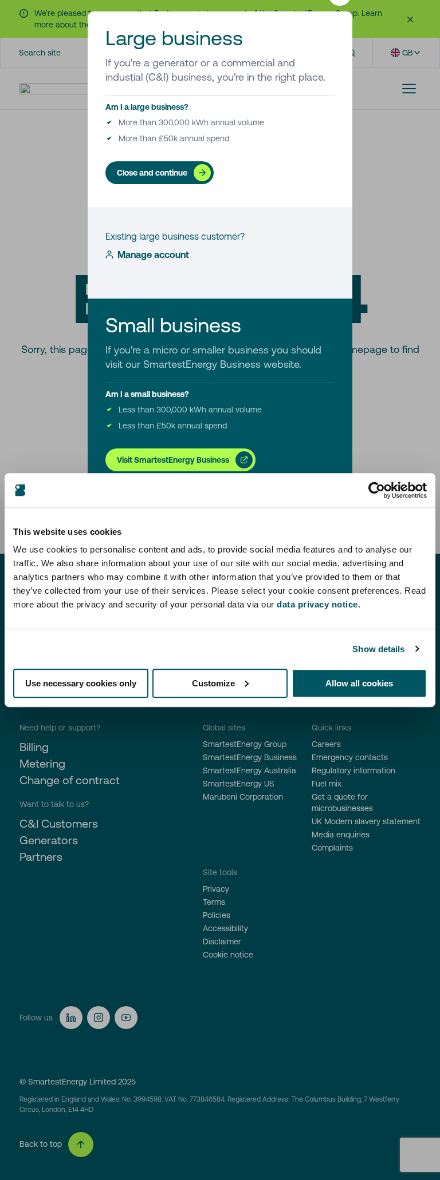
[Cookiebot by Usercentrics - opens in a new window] (377, 490)
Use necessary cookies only (80, 683)
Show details (378, 649)
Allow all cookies (359, 683)
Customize (213, 683)
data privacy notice (317, 604)
